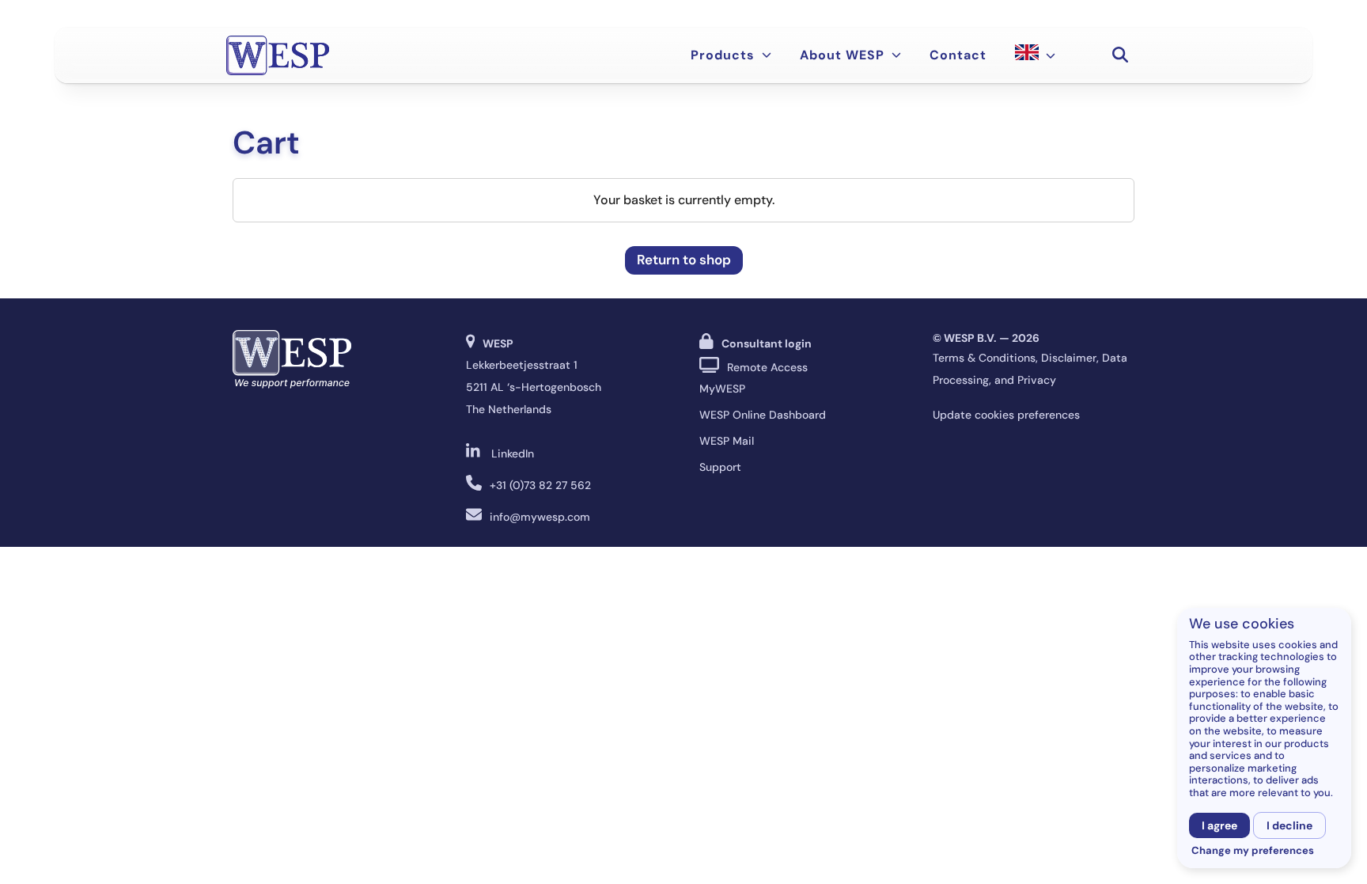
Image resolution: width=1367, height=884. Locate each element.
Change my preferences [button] (1252, 850)
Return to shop (684, 259)
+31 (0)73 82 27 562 (540, 485)
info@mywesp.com (540, 517)
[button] (1120, 55)
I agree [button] (1219, 825)
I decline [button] (1289, 825)
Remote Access (767, 367)
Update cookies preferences (1006, 415)
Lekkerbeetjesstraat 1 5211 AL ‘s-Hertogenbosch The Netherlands (533, 387)
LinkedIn (512, 453)
